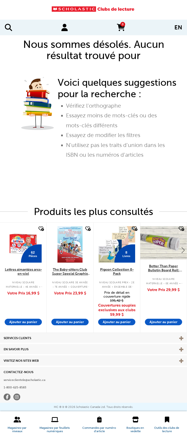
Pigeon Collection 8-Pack (117, 271)
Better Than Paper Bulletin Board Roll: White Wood (163, 268)
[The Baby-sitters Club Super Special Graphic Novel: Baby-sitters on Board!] (70, 244)
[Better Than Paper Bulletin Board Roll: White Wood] (163, 242)
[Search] (8, 27)
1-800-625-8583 (15, 387)
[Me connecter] (64, 27)
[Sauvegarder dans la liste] (40, 229)
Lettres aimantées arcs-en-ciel (23, 271)
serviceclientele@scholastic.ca (24, 380)
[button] (17, 424)
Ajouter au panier (23, 322)
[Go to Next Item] (183, 250)
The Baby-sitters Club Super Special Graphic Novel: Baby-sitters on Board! (70, 271)
